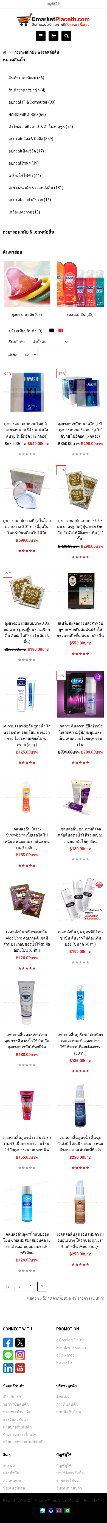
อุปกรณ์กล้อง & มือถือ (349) (31, 139)
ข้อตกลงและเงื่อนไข (20, 1434)
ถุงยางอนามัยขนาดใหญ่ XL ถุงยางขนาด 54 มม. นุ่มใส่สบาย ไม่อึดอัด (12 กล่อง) (26, 430)
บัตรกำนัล (11, 1473)
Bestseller (64, 1362)
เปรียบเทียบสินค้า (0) (24, 331)
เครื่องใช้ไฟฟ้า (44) (25, 175)
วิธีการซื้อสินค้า (16, 1404)
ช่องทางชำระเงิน (17, 1412)
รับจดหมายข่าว (69, 1488)
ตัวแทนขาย (12, 1480)
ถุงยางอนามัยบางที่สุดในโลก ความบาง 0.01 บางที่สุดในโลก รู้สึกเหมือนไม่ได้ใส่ (27, 526)
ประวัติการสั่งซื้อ (70, 1473)
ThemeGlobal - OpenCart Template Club (76, 1501)
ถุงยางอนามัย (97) (27, 314)
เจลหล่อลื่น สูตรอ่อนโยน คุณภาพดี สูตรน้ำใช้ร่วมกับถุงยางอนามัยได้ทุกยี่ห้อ (26, 1041)
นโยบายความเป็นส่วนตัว (24, 1442)
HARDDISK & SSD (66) (27, 114)
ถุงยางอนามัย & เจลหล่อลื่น (36, 52)
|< (7, 1287)
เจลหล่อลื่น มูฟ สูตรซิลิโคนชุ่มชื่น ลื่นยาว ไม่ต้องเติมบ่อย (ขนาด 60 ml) (80, 938)
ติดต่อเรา (64, 1397)
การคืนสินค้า (67, 1404)
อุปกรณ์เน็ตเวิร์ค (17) (26, 151)
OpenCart (27, 1501)
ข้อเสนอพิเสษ (14, 1488)
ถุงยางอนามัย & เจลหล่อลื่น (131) (36, 187)
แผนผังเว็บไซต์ (68, 1412)
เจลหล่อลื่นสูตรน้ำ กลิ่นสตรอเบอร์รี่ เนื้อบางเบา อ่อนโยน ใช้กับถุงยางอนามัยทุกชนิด (27, 1143)
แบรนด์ (9, 1465)
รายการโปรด (67, 1480)
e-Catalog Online (70, 1340)
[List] (52, 330)
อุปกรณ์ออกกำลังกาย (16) (30, 200)
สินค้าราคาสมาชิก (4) (27, 90)
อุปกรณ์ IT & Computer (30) (32, 102)
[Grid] (61, 330)
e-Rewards (65, 1355)
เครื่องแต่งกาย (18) (24, 212)
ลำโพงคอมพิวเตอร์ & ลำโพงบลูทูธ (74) (41, 126)
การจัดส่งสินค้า (15, 1419)
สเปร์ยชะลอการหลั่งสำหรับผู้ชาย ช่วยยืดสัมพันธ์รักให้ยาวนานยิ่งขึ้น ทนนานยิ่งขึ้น (80, 629)
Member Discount (71, 1347)
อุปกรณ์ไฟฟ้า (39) (24, 163)
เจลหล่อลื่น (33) (80, 314)
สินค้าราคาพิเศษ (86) (26, 78)
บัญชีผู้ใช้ (53, 4)
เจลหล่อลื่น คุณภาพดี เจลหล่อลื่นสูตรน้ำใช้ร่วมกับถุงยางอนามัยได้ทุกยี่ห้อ (80, 835)
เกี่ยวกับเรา (12, 1397)
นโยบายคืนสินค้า (17, 1427)
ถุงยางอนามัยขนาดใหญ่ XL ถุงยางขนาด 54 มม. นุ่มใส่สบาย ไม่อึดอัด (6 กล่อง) (80, 430)
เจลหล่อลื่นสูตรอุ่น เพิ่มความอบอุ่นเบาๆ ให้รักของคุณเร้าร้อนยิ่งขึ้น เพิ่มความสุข (80, 1240)
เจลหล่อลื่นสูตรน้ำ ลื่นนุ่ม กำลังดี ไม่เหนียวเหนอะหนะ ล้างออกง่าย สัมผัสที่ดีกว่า (80, 1143)
